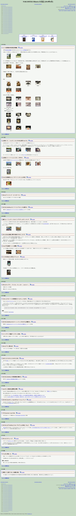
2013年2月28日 (46, 223)
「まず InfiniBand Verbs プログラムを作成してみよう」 (41, 427)
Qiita (74, 10)
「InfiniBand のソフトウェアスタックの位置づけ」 (15, 209)
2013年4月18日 (11, 403)
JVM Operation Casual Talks (20, 415)
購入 (7, 360)
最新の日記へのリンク (69, 8)
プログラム (69, 7)
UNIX (72, 7)
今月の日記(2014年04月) (38, 4)
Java (65, 7)
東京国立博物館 (8, 50)
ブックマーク (70, 9)
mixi (62, 10)
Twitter (60, 10)
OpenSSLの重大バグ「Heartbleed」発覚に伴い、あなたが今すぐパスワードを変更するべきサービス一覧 (26, 396)
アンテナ (66, 9)
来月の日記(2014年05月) (71, 4)
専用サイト (49, 391)
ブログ (74, 9)
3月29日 (4, 427)
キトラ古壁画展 (24, 50)
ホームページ (66, 483)
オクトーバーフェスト (14, 160)
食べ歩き (62, 7)
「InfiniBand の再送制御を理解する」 (12, 379)
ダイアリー (63, 9)
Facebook (65, 10)
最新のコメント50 (72, 483)
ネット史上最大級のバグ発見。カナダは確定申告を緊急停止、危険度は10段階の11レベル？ (28, 395)
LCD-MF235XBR (49, 363)
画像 (74, 7)
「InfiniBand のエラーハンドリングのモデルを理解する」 (16, 324)
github (72, 10)
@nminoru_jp (29, 513)
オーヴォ (24, 154)
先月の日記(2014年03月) (4, 4)
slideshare (69, 10)
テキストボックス (10, 301)
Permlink (21, 47)
